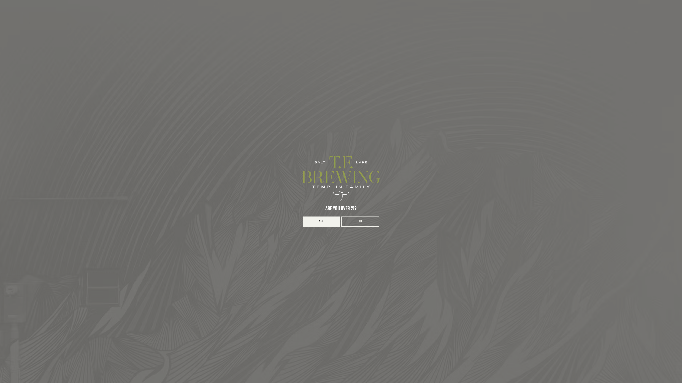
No (360, 221)
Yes (321, 221)
